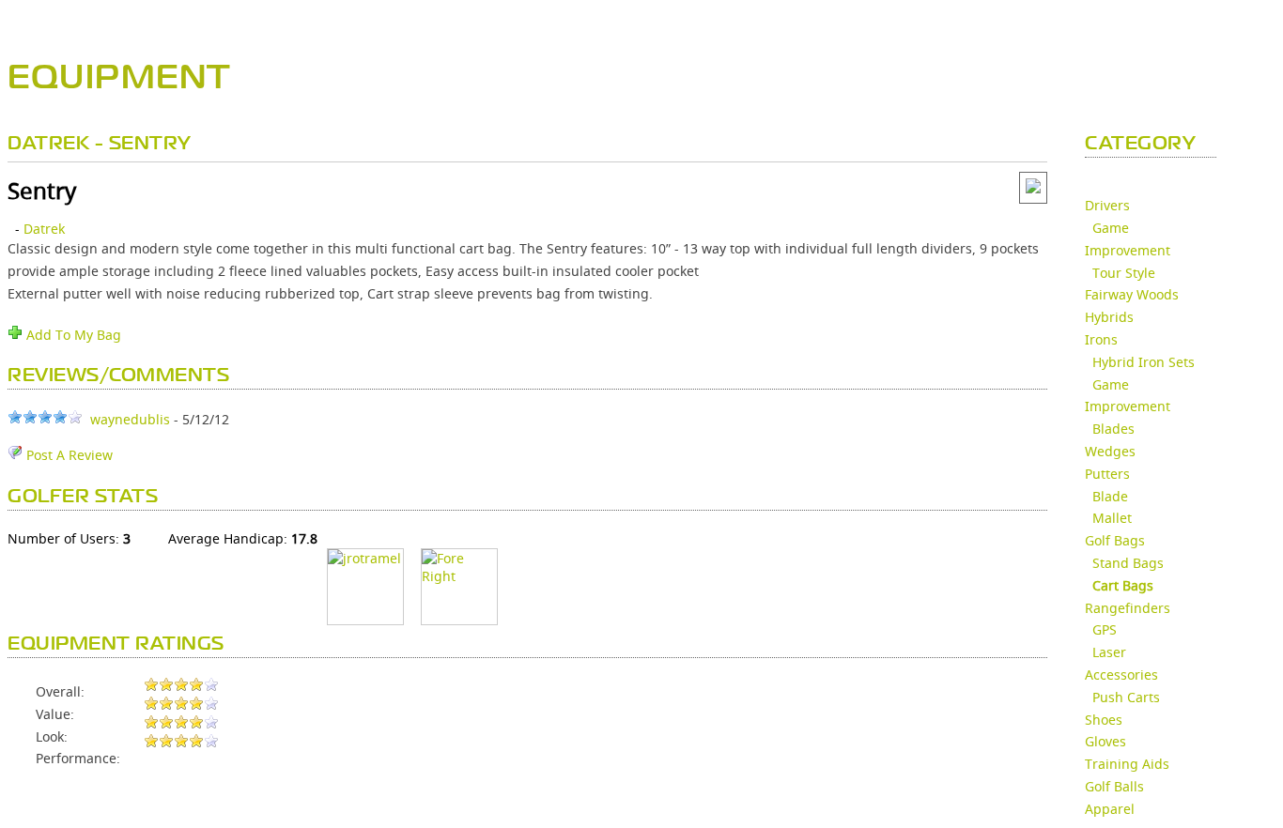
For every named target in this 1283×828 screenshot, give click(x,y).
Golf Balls (1114, 786)
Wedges (1110, 451)
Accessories (1121, 674)
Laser (1109, 652)
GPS (1104, 629)
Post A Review (68, 455)
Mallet (1112, 518)
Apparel (1110, 809)
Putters (1107, 474)
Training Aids (1127, 764)
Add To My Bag (72, 335)
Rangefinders (1127, 608)
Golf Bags (1115, 540)
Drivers (1107, 205)
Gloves (1105, 741)
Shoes (1103, 719)
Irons (1101, 339)
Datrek (44, 229)
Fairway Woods (1132, 294)
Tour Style (1123, 273)
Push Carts (1126, 697)
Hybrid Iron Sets (1143, 362)
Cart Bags (1122, 585)
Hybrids (1109, 317)
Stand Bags (1128, 563)
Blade (1110, 496)
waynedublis (130, 419)
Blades (1113, 428)
